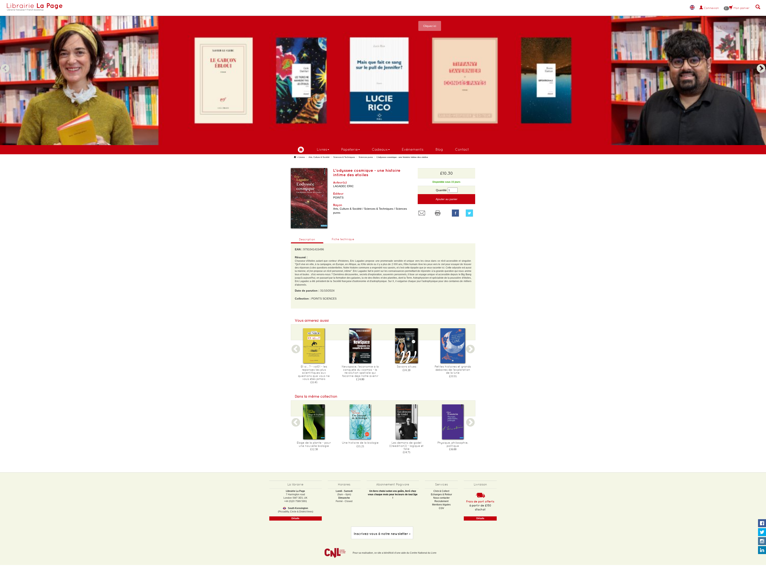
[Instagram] (762, 541)
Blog (439, 149)
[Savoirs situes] (406, 345)
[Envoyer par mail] (423, 213)
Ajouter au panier (446, 199)
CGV (441, 508)
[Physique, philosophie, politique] (453, 421)
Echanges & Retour (441, 494)
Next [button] (761, 64)
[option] (383, 72)
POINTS (338, 197)
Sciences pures (366, 157)
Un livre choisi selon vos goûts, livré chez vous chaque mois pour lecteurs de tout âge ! (393, 494)
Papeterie (349, 149)
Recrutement (441, 501)
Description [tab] (307, 239)
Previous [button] (5, 64)
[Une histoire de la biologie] (360, 421)
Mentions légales (441, 504)
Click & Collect (441, 491)
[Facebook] (455, 213)
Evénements (412, 149)
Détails (295, 518)
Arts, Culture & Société (319, 157)
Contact (462, 149)
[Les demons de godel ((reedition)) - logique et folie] (406, 421)
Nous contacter (441, 497)
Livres (322, 149)
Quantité (441, 190)
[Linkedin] (762, 550)
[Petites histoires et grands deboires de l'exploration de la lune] (453, 345)
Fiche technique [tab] (343, 239)
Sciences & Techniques (344, 157)
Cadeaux (380, 149)
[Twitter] (470, 213)
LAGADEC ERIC (343, 186)
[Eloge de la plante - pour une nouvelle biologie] (314, 421)
